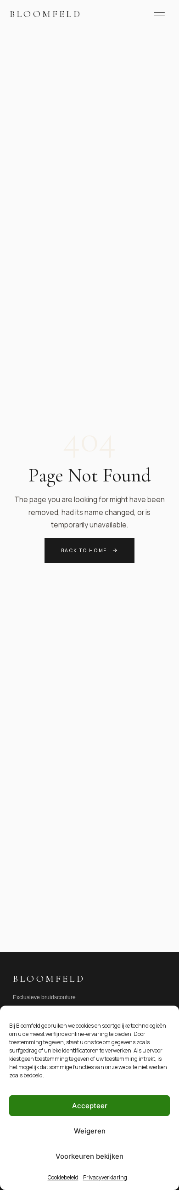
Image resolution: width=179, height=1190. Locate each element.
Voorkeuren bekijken (89, 1156)
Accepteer (89, 1105)
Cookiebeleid (63, 1177)
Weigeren (90, 1131)
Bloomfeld (46, 14)
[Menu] (159, 14)
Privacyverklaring (105, 1177)
